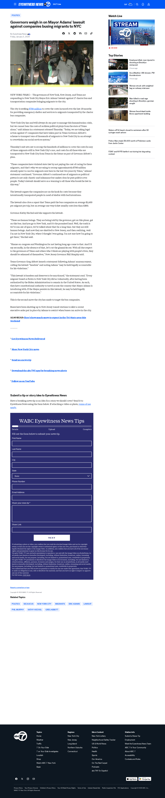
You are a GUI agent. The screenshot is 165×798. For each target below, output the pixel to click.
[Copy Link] (91, 33)
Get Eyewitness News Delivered (28, 338)
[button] (15, 4)
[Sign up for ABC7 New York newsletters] (33, 779)
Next (51, 537)
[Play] (131, 32)
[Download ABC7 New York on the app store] (132, 779)
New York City (73, 736)
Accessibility (130, 755)
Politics (95, 748)
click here (26, 575)
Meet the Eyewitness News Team (138, 744)
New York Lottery (99, 736)
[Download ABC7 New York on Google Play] (144, 779)
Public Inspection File (109, 788)
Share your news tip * (21, 503)
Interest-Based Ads (94, 788)
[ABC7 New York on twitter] (22, 779)
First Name (16, 438)
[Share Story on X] (69, 33)
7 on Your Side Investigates (47, 751)
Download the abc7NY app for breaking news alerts (39, 370)
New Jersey (72, 740)
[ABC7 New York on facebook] (16, 779)
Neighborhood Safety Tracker (103, 740)
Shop (38, 759)
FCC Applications (123, 788)
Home (38, 736)
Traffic (39, 744)
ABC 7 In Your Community (135, 748)
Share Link (16, 525)
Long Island (72, 744)
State (14, 471)
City (13, 460)
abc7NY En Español (100, 771)
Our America (97, 759)
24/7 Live (57, 4)
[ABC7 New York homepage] (34, 4)
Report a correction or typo (19, 587)
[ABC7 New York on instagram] (27, 779)
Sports (94, 755)
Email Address (18, 492)
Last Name (16, 449)
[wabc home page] (20, 736)
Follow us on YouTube (23, 381)
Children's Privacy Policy (48, 788)
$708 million (35, 108)
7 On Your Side (42, 748)
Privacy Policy (18, 788)
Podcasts (95, 767)
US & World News (99, 744)
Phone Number (18, 481)
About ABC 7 (130, 751)
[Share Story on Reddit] (75, 33)
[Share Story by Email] (86, 33)
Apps (38, 767)
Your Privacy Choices (31, 788)
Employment (130, 740)
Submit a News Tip (132, 736)
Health (94, 751)
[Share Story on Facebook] (63, 33)
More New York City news (25, 349)
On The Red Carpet (99, 763)
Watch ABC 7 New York (46, 763)
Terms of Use (82, 788)
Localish (39, 755)
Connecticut (72, 751)
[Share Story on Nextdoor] (80, 33)
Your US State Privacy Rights (66, 788)
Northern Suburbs (75, 748)
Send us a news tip (21, 359)
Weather (39, 740)
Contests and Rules (132, 759)
